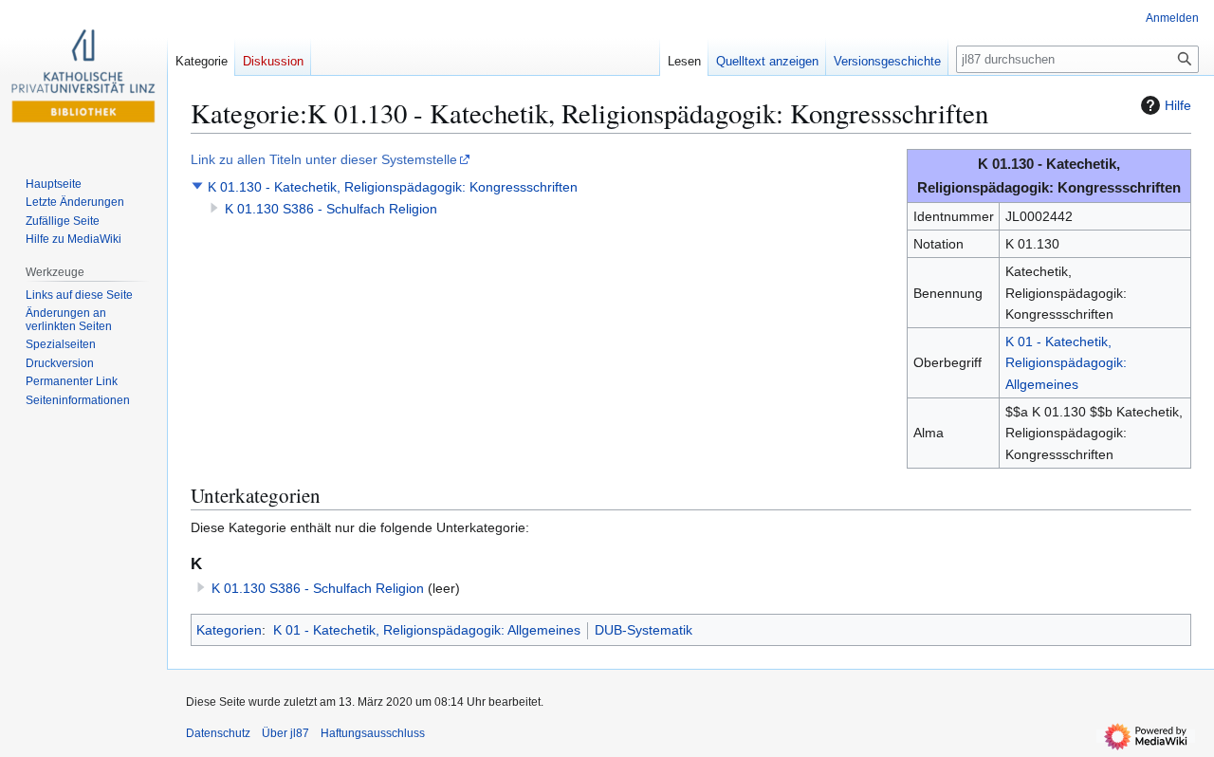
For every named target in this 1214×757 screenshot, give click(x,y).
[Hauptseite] (83, 76)
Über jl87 (285, 733)
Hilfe (1178, 105)
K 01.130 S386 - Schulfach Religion (331, 208)
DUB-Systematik (643, 629)
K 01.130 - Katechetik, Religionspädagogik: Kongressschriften (393, 186)
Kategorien (229, 629)
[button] (197, 186)
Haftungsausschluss (373, 733)
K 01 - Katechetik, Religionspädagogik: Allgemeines (1066, 363)
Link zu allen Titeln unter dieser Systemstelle (324, 159)
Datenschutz (218, 733)
